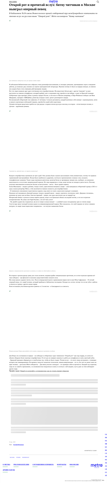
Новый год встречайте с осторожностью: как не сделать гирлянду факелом (44, 371)
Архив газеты (9, 470)
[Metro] (53, 2)
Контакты (61, 464)
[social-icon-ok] (10, 480)
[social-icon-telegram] (7, 480)
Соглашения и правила (43, 464)
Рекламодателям (21, 464)
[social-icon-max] (14, 480)
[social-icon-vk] (4, 480)
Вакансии (74, 464)
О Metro (6, 464)
